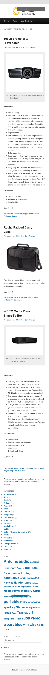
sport (7, 607)
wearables (13, 624)
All (12, 213)
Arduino (7, 503)
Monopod (8, 596)
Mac (30, 586)
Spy (13, 607)
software (7, 540)
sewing (35, 602)
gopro (30, 578)
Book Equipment (27, 21)
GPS (36, 578)
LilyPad (24, 586)
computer (8, 514)
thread (7, 612)
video (6, 549)
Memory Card (30, 591)
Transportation (10, 543)
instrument (7, 587)
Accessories (9, 494)
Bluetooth (10, 568)
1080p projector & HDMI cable (16, 40)
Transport (25, 612)
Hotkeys (35, 583)
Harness (7, 523)
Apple (6, 500)
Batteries (34, 561)
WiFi (23, 470)
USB (19, 470)
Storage (30, 607)
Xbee (40, 625)
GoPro (6, 520)
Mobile (6, 529)
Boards (20, 568)
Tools (14, 613)
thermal (38, 607)
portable (7, 300)
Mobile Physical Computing (15, 532)
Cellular (15, 573)
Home (6, 21)
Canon (7, 573)
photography (21, 595)
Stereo (14, 216)
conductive (11, 578)
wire (33, 624)
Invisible (16, 586)
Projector (7, 216)
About (15, 21)
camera (32, 567)
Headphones (22, 582)
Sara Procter (30, 47)
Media (36, 297)
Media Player (34, 213)
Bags (16, 297)
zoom (6, 629)
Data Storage (9, 517)
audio (24, 561)
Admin (6, 647)
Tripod (6, 546)
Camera (7, 511)
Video (21, 300)
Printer (6, 534)
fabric (23, 578)
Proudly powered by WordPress (24, 670)
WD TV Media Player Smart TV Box (18, 313)
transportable (10, 618)
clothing (25, 573)
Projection (18, 213)
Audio (6, 505)
